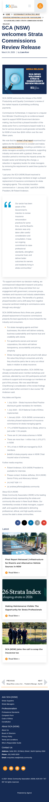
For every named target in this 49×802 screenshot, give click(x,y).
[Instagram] (5, 768)
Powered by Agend (24, 793)
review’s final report (25, 140)
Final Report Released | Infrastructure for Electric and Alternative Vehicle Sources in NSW (24, 563)
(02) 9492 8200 (13, 754)
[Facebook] (11, 768)
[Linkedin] (17, 768)
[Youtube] (23, 768)
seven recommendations (12, 147)
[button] (17, 522)
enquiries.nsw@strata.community (19, 757)
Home (8, 14)
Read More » (14, 573)
